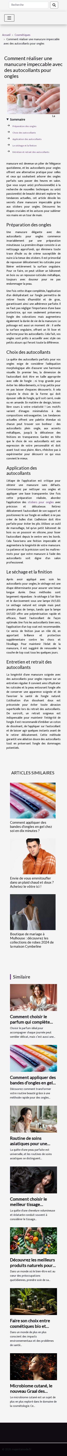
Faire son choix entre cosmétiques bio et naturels (30, 1326)
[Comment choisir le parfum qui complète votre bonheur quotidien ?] (33, 997)
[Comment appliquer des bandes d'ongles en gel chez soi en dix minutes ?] (33, 800)
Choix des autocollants (24, 133)
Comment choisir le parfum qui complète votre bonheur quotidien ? (30, 1024)
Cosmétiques (22, 35)
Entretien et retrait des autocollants (31, 152)
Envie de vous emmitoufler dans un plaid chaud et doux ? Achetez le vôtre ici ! (32, 882)
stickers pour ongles (41, 502)
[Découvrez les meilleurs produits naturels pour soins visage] (33, 1240)
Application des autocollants (27, 139)
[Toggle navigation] (9, 18)
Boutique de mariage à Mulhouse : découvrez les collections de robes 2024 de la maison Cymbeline (32, 940)
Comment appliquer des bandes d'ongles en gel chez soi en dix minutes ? (31, 826)
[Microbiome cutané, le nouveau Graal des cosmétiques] (33, 1366)
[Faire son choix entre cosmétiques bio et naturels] (33, 1301)
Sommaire (17, 119)
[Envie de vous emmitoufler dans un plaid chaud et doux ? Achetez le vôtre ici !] (33, 856)
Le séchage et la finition (25, 146)
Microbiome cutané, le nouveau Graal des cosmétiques (31, 1391)
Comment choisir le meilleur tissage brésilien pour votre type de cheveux (29, 1207)
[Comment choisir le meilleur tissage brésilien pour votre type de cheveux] (33, 1179)
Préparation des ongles (24, 126)
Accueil (6, 35)
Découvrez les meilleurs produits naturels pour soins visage (32, 1265)
